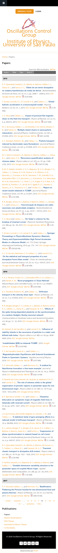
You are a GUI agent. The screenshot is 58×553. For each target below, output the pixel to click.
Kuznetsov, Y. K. (39, 178)
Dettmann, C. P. (21, 253)
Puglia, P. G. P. (40, 181)
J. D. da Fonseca (8, 414)
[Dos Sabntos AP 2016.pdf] (23, 474)
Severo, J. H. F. (8, 187)
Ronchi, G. (6, 184)
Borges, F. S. (50, 169)
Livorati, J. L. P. (16, 233)
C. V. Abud (6, 115)
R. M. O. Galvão (8, 169)
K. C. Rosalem (7, 141)
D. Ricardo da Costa (10, 379)
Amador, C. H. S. (22, 169)
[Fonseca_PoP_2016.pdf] (43, 423)
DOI (51, 93)
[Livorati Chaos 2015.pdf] (23, 265)
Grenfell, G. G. (47, 175)
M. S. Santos (7, 155)
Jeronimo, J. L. (26, 178)
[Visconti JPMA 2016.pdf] (31, 374)
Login (38, 11)
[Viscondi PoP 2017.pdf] (31, 495)
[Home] (29, 23)
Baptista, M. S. (28, 462)
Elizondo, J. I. (7, 175)
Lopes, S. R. (14, 158)
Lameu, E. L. (15, 205)
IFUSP (35, 551)
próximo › (31, 504)
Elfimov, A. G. (42, 172)
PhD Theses (9, 521)
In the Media (9, 528)
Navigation (3, 3)
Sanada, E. (48, 184)
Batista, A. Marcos (33, 84)
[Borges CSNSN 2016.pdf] (47, 321)
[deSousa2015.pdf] (38, 136)
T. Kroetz (5, 101)
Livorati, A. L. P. (16, 101)
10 (50, 500)
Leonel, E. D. (28, 101)
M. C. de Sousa (8, 127)
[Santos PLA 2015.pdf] (36, 164)
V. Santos (6, 462)
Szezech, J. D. (20, 84)
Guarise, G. (33, 379)
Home (4, 57)
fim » (40, 504)
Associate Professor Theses (15, 524)
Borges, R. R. (28, 428)
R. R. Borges (7, 201)
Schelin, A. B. (19, 396)
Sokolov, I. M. (41, 414)
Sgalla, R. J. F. (38, 184)
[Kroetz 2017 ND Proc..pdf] (10, 248)
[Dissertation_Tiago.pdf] (16, 346)
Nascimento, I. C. (17, 181)
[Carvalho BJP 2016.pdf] (31, 360)
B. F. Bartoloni (8, 396)
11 (54, 500)
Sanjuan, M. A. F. (36, 309)
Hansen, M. (24, 379)
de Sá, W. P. (27, 184)
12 (19, 504)
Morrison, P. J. (32, 365)
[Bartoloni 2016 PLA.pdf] (50, 406)
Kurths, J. (34, 431)
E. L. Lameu (7, 428)
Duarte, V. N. (31, 172)
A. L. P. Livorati (8, 253)
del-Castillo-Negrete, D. (25, 414)
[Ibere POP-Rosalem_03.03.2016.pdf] (48, 297)
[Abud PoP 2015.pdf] (42, 122)
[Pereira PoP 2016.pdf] (31, 286)
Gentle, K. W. (11, 280)
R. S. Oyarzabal (8, 84)
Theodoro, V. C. (20, 187)
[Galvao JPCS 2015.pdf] (10, 197)
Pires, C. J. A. (29, 181)
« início (8, 500)
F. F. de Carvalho (9, 351)
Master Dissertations (13, 517)
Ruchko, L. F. (16, 184)
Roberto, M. (19, 141)
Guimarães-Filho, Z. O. (11, 178)
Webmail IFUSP (25, 11)
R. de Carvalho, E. (19, 329)
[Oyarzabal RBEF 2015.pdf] (23, 96)
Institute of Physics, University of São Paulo (29, 43)
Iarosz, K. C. (20, 87)
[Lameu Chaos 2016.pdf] (45, 440)
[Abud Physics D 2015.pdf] (48, 225)
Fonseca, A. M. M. (20, 175)
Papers (7, 514)
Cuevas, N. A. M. (18, 172)
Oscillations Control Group (29, 33)
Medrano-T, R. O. (46, 379)
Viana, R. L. (6, 87)
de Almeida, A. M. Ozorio (35, 127)
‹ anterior (17, 500)
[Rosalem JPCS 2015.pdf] (10, 150)
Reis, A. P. (50, 181)
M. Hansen (6, 329)
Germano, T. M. (34, 175)
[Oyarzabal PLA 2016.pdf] (10, 457)
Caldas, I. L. (46, 84)
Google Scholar (8, 96)
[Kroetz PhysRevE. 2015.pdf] (50, 107)
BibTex (52, 69)
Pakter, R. (12, 130)
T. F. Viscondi (7, 365)
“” (33, 280)
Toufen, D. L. (37, 187)
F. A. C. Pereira (8, 277)
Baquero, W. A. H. (37, 169)
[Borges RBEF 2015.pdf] (23, 214)
